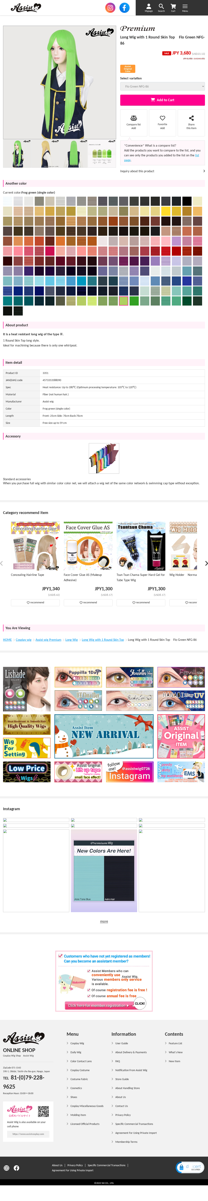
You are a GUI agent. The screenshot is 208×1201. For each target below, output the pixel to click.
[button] (1, 564)
